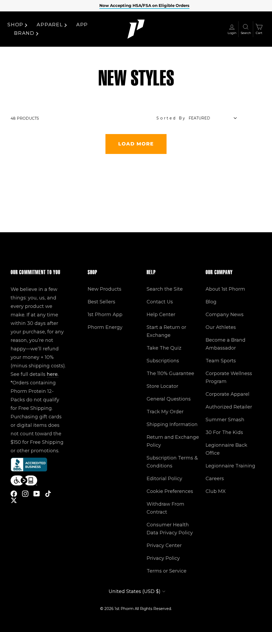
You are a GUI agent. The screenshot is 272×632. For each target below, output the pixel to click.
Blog (211, 302)
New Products (104, 289)
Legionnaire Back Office (226, 449)
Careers (215, 478)
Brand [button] (24, 33)
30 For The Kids (224, 432)
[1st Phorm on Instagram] (25, 493)
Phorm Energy (105, 327)
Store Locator (162, 386)
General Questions (169, 399)
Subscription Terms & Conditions (172, 462)
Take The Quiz (164, 348)
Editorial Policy (164, 478)
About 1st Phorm (225, 289)
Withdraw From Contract (165, 508)
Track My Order (165, 412)
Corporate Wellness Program (229, 377)
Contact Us (160, 302)
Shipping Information (172, 424)
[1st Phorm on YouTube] (36, 493)
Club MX (216, 491)
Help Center (161, 314)
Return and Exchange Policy (173, 441)
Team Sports (221, 361)
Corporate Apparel (227, 394)
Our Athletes (221, 327)
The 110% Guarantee (170, 373)
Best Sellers (101, 302)
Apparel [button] (50, 25)
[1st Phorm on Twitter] (14, 500)
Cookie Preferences (170, 491)
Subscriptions (163, 361)
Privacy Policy (163, 558)
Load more (136, 144)
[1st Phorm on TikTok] (48, 493)
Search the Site (165, 289)
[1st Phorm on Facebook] (14, 493)
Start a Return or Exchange (166, 331)
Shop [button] (15, 25)
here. (52, 374)
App (82, 25)
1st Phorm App (105, 314)
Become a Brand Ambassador (225, 344)
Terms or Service (166, 571)
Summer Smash (225, 420)
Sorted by (171, 118)
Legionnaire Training (230, 466)
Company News (225, 314)
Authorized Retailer (229, 407)
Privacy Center (164, 545)
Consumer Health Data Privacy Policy (170, 529)
